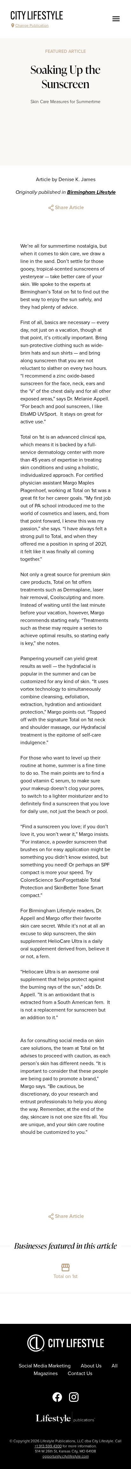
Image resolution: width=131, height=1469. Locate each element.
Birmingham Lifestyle (91, 192)
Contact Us (80, 1373)
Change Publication (32, 25)
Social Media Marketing (45, 1366)
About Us (91, 1366)
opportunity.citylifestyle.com (66, 1456)
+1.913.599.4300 (48, 1446)
